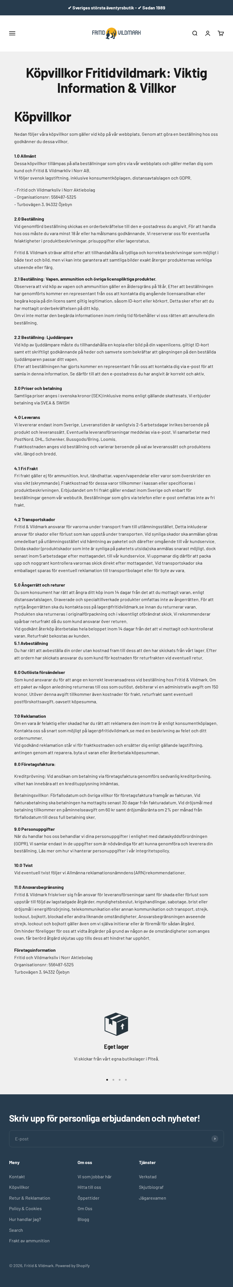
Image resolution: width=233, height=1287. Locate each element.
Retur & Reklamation (29, 1197)
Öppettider (88, 1197)
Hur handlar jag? (25, 1219)
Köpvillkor (19, 1187)
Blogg (83, 1219)
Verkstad (148, 1176)
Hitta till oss (89, 1187)
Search (16, 1230)
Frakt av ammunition (29, 1240)
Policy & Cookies (25, 1208)
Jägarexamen (152, 1197)
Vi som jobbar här (95, 1176)
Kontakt (17, 1176)
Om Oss (85, 1208)
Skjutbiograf (151, 1187)
